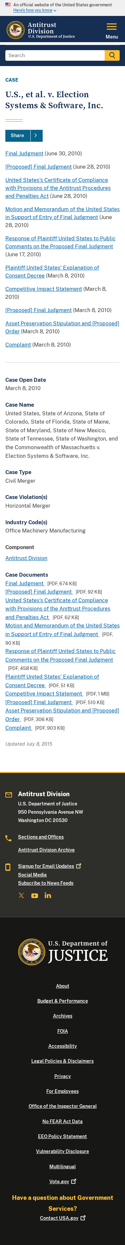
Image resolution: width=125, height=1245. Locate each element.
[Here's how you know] (62, 8)
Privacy (62, 1076)
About (62, 986)
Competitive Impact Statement (43, 289)
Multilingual (62, 1166)
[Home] (41, 38)
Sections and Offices (41, 837)
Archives (62, 1016)
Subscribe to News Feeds (45, 883)
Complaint (18, 345)
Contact (59, 1218)
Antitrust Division (26, 558)
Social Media (32, 874)
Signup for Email (46, 866)
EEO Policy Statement (62, 1136)
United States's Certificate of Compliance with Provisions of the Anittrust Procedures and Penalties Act (57, 609)
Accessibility (62, 1046)
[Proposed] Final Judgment (38, 167)
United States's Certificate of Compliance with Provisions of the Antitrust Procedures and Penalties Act (58, 188)
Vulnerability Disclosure (62, 1151)
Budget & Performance (62, 1001)
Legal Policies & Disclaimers (62, 1061)
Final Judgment (24, 153)
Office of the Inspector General (63, 1106)
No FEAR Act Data (62, 1121)
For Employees (62, 1091)
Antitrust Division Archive (46, 850)
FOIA (62, 1031)
